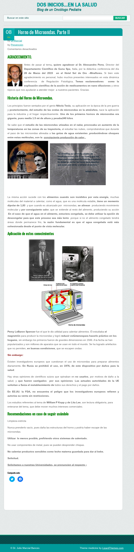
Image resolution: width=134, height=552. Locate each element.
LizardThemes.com (113, 548)
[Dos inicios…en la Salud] (67, 10)
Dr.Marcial (16, 40)
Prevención (17, 44)
